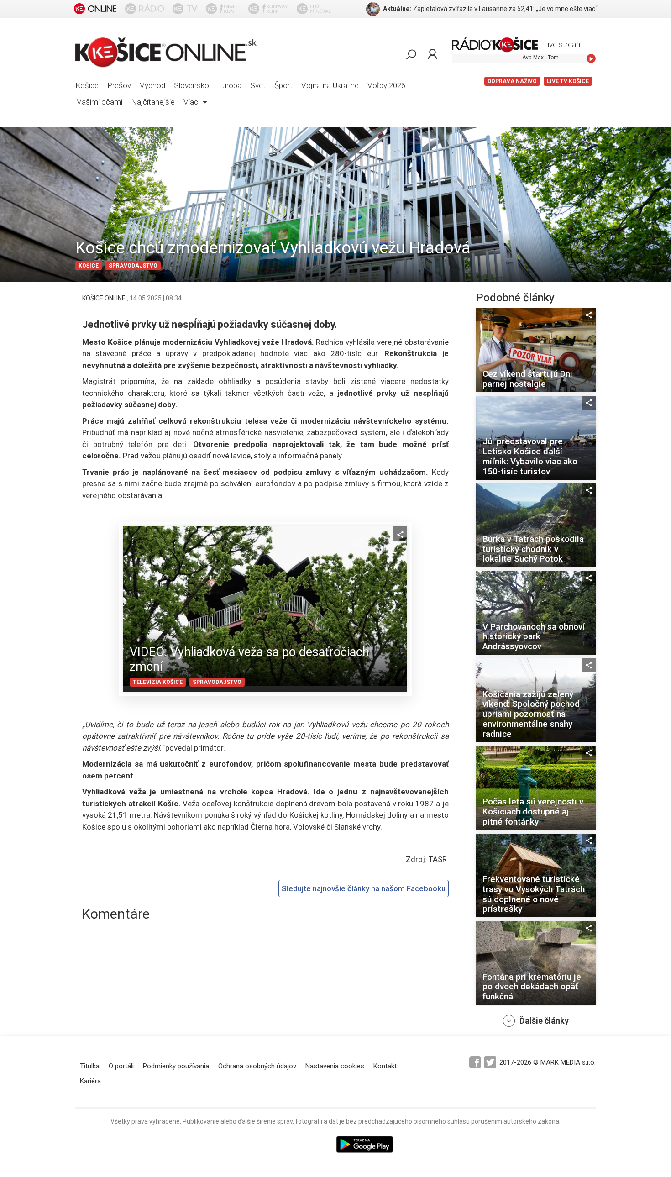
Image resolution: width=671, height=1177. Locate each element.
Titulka (90, 1066)
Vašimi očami (99, 101)
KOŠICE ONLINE (104, 298)
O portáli (121, 1066)
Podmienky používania (176, 1066)
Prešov (119, 85)
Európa (229, 85)
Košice (87, 85)
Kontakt (385, 1066)
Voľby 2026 (386, 85)
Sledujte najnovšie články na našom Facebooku (364, 888)
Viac (191, 101)
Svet (258, 85)
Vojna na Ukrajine (330, 85)
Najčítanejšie (153, 101)
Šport (283, 85)
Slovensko (191, 85)
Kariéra (90, 1081)
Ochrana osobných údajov (257, 1066)
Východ (152, 85)
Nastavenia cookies (334, 1066)
